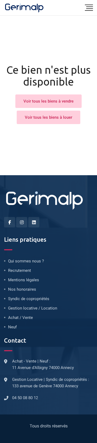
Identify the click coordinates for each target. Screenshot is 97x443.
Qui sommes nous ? (26, 261)
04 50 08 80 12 (25, 397)
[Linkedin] (33, 222)
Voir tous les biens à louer (48, 117)
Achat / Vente (20, 317)
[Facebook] (9, 222)
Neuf (12, 327)
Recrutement (19, 270)
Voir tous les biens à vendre (48, 101)
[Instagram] (21, 222)
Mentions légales (23, 279)
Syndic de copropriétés (28, 298)
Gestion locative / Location (32, 308)
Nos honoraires (22, 289)
